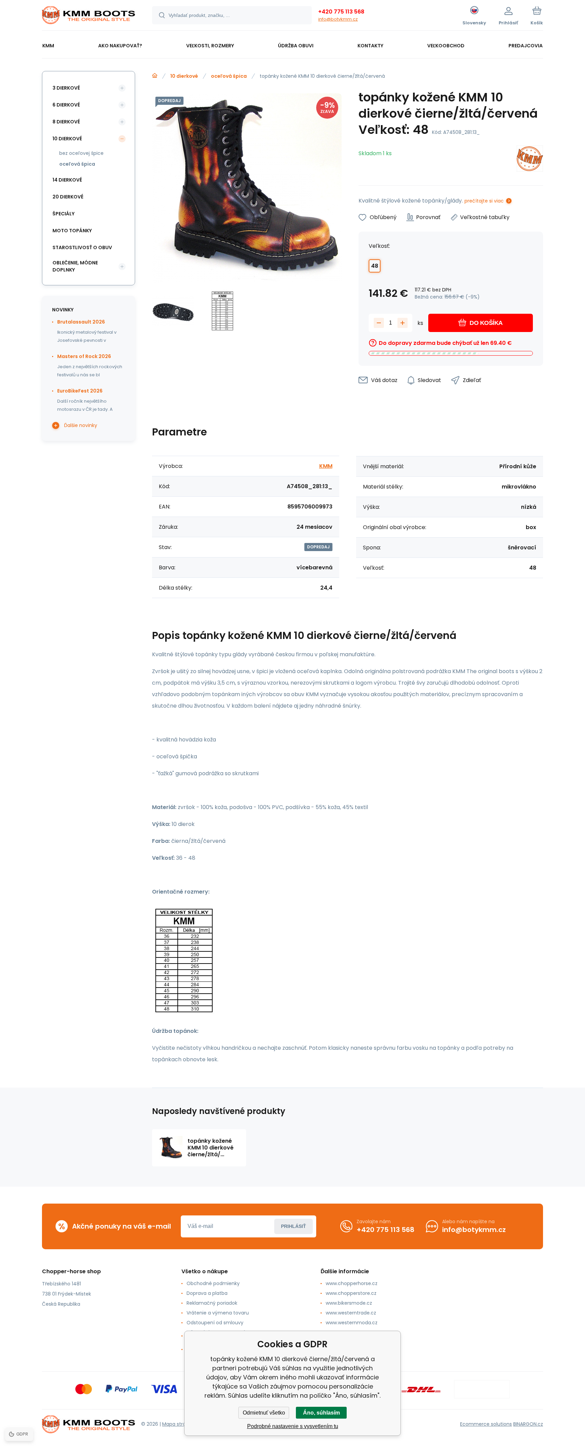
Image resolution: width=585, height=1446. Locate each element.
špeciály (63, 213)
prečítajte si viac (484, 200)
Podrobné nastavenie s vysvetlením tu (292, 1426)
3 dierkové (66, 88)
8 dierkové (66, 121)
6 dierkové (66, 104)
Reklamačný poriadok (212, 1303)
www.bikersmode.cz (349, 1303)
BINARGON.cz (528, 1424)
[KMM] (530, 159)
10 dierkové (184, 76)
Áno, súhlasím (321, 1413)
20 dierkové (67, 196)
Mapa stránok (178, 1424)
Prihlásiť (293, 1226)
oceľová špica (229, 76)
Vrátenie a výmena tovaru (218, 1312)
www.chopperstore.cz (351, 1293)
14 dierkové (67, 179)
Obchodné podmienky (213, 1283)
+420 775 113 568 (341, 12)
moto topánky (72, 230)
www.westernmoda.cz (351, 1322)
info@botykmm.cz (338, 19)
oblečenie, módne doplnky (75, 266)
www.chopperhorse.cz (351, 1283)
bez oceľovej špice (81, 153)
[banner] (88, 16)
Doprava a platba (207, 1293)
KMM (325, 466)
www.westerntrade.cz (351, 1312)
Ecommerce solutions (486, 1424)
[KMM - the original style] (154, 75)
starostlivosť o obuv (82, 247)
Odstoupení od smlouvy (215, 1322)
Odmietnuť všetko (264, 1413)
